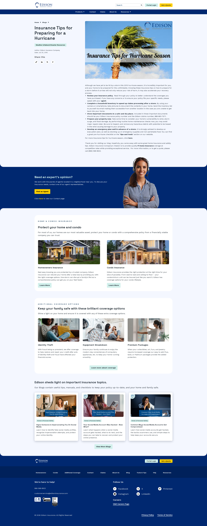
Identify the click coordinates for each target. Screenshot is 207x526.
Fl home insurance (146, 146)
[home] (43, 5)
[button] (80, 11)
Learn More (45, 285)
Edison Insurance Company (50, 50)
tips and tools (126, 134)
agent (103, 101)
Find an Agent (42, 191)
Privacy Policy (148, 515)
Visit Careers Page (121, 504)
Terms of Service (164, 515)
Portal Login (151, 5)
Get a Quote (166, 5)
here (130, 138)
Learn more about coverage (103, 368)
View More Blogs (103, 447)
